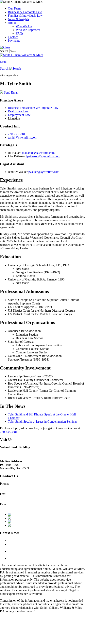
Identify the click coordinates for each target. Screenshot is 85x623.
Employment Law (19, 115)
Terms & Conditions (52, 618)
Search (4, 51)
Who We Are (24, 26)
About (12, 22)
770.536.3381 (16, 134)
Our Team (14, 8)
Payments (14, 40)
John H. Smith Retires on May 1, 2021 (32, 558)
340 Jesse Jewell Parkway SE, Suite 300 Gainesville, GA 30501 (25, 452)
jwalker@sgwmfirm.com (43, 171)
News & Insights (18, 19)
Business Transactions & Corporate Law (33, 107)
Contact (13, 37)
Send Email (10, 92)
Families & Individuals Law (25, 15)
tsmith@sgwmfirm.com (22, 137)
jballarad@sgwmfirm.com (38, 152)
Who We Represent (28, 30)
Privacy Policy (29, 618)
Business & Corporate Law (25, 12)
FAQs (19, 33)
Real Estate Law (18, 111)
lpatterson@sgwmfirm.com (43, 156)
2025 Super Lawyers (21, 540)
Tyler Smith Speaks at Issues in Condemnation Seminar (42, 421)
